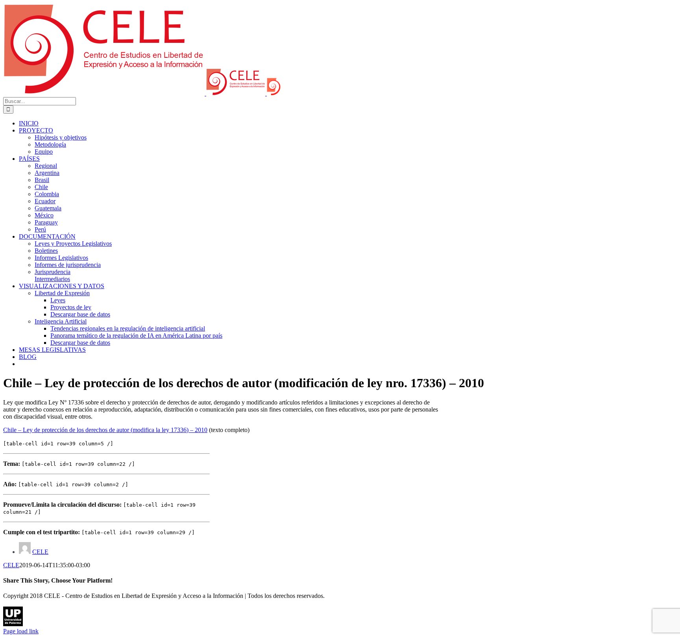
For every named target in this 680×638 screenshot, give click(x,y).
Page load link (21, 631)
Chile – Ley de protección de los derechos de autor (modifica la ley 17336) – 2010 (105, 430)
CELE (40, 551)
